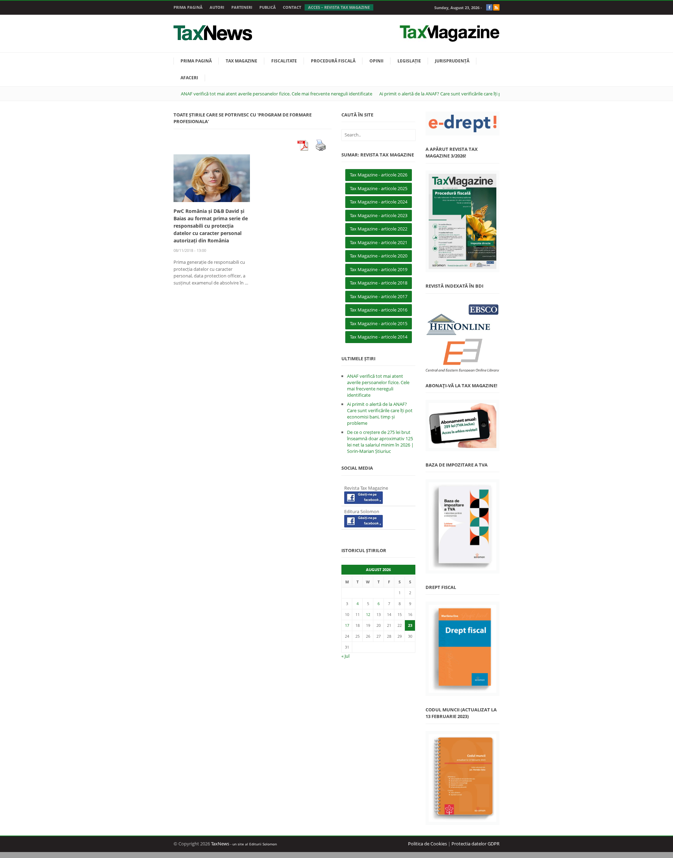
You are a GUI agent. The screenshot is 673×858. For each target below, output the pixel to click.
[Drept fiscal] (462, 649)
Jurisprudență (452, 61)
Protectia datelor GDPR (475, 843)
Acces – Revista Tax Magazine (339, 7)
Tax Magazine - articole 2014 (378, 337)
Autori (217, 7)
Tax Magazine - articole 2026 (378, 175)
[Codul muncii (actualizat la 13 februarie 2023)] (462, 778)
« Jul (345, 656)
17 (347, 625)
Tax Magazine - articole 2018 (378, 283)
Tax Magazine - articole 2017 (378, 296)
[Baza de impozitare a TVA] (462, 526)
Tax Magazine (241, 61)
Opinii (376, 61)
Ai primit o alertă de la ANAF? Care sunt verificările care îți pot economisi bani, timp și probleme (477, 94)
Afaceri (189, 78)
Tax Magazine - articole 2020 (378, 256)
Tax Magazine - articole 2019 (378, 269)
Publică (267, 7)
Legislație (409, 61)
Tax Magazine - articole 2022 (378, 229)
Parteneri (241, 7)
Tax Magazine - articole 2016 (378, 310)
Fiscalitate (284, 61)
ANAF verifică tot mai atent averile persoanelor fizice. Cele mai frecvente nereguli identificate (276, 94)
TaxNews (220, 843)
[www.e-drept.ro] (462, 123)
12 (368, 614)
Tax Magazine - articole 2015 (378, 323)
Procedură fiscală (333, 61)
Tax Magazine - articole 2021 (378, 242)
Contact (292, 7)
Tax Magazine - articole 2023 (378, 215)
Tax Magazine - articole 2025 (378, 188)
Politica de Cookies (427, 843)
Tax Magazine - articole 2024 (378, 202)
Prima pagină (188, 7)
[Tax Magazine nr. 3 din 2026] (462, 221)
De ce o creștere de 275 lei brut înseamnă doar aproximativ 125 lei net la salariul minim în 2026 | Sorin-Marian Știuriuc (380, 441)
